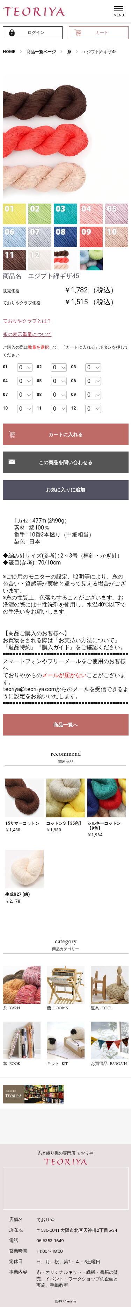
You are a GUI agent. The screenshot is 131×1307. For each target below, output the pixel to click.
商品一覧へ (65, 724)
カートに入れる (66, 434)
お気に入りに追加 (65, 489)
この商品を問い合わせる (66, 462)
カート (102, 32)
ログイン (36, 32)
